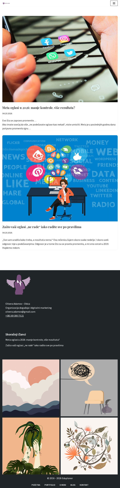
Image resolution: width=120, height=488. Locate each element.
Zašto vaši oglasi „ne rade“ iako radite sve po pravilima (41, 227)
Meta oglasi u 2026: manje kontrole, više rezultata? (38, 107)
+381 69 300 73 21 (14, 315)
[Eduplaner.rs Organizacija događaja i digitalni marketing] (6, 3)
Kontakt (84, 485)
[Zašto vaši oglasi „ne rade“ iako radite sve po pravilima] (60, 178)
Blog (72, 485)
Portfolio (50, 485)
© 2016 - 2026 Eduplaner (60, 478)
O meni (63, 485)
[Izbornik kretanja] (114, 3)
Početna (36, 485)
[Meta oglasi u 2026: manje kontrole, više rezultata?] (60, 59)
